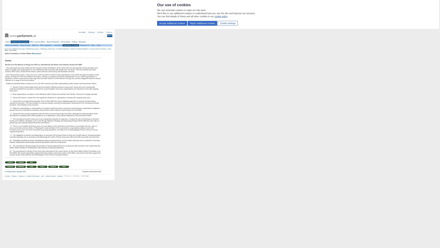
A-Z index (7, 176)
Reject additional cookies (202, 23)
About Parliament (53, 42)
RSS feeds (100, 32)
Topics (99, 45)
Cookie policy (76, 176)
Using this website (50, 176)
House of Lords (25, 45)
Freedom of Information (32, 176)
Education (82, 42)
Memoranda (36, 53)
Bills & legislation (46, 45)
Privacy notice (67, 176)
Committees (58, 45)
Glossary (14, 176)
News (93, 45)
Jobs (42, 176)
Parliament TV (84, 45)
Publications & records (70, 45)
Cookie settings (227, 23)
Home (7, 42)
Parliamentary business (19, 42)
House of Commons (12, 45)
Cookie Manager (85, 176)
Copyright (60, 176)
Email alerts (91, 32)
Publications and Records (48, 49)
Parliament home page (18, 49)
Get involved (65, 42)
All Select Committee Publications (79, 49)
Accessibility (82, 32)
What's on (35, 45)
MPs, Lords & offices (37, 42)
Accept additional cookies (172, 23)
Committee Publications (62, 49)
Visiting (74, 42)
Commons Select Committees (98, 49)
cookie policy (220, 16)
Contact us (109, 32)
